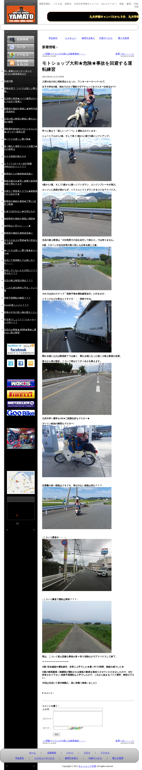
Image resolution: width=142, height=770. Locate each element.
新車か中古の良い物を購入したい (20, 312)
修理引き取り (88, 38)
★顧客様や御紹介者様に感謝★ (19, 218)
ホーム (32, 753)
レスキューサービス (44, 758)
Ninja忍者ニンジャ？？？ (16, 305)
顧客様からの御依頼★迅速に (18, 174)
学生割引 (53, 38)
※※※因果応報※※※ (15, 156)
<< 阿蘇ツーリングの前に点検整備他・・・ (64, 54)
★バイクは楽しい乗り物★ (17, 139)
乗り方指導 (123, 38)
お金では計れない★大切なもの (19, 211)
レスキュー (70, 38)
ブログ (87, 753)
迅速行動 (8, 81)
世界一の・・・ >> (125, 54)
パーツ (70, 753)
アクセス (105, 753)
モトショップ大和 (87, 766)
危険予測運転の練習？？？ (17, 298)
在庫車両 (51, 753)
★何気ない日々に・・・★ (17, 226)
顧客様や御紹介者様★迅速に (18, 233)
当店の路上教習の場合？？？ (18, 280)
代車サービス (106, 38)
